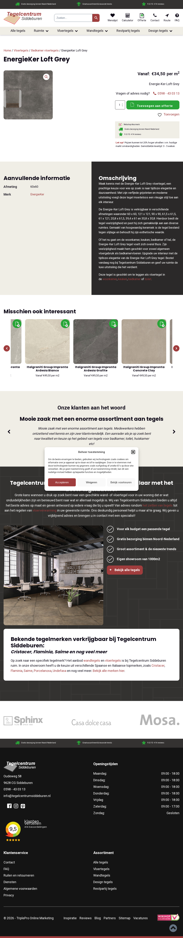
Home (7, 50)
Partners (110, 918)
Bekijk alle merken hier (108, 671)
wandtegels (91, 660)
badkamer (134, 279)
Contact (9, 862)
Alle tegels (18, 31)
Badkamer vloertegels (45, 50)
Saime (28, 671)
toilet (148, 279)
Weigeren (91, 482)
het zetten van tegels (158, 505)
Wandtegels (94, 31)
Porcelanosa (42, 671)
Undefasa (59, 671)
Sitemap (124, 918)
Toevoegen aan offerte (155, 106)
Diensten (10, 882)
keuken (122, 279)
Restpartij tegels (128, 31)
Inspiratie (70, 918)
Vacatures (140, 918)
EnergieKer (37, 194)
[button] (133, 452)
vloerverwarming (44, 510)
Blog (98, 918)
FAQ (6, 869)
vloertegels (113, 660)
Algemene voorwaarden (20, 888)
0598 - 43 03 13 (14, 789)
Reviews (86, 918)
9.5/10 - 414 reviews (118, 4)
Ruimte (39, 31)
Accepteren (62, 482)
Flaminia (16, 671)
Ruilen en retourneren (19, 875)
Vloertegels (65, 31)
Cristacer (158, 665)
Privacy (9, 895)
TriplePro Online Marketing (35, 918)
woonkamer (110, 279)
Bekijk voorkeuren (121, 482)
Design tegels (158, 31)
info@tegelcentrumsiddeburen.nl (27, 796)
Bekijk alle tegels (127, 570)
